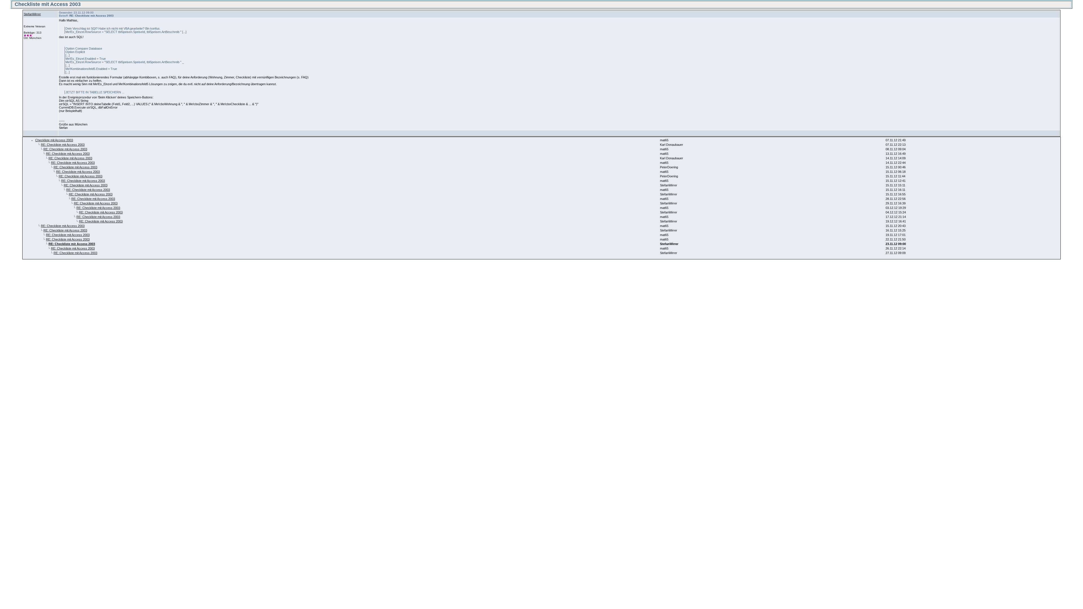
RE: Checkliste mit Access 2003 (63, 144)
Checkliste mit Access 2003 (54, 140)
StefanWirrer (32, 14)
